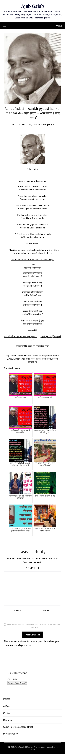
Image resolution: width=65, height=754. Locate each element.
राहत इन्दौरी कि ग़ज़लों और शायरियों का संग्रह (32, 346)
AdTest (6, 706)
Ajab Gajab (32, 6)
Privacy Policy (10, 733)
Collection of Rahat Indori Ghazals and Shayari (32, 259)
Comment (32, 568)
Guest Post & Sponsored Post (18, 726)
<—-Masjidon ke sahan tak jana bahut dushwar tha (28, 250)
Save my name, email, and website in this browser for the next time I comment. (34, 626)
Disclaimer (8, 720)
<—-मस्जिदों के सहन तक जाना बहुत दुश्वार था (20, 336)
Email (47, 610)
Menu (59, 25)
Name (17, 610)
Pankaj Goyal (47, 124)
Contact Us (8, 713)
